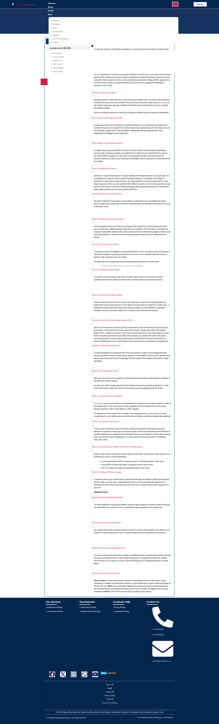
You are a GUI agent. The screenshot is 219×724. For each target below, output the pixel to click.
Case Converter (58, 57)
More (50, 14)
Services (52, 3)
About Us (56, 20)
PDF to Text (57, 64)
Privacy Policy (58, 31)
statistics (99, 403)
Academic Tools (55, 47)
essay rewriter (58, 68)
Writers (55, 42)
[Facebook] (52, 674)
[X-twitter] (63, 674)
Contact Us (57, 24)
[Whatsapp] (84, 674)
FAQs (55, 28)
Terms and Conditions (60, 39)
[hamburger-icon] (175, 4)
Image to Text (58, 60)
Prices (50, 11)
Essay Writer (57, 53)
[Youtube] (95, 674)
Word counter (58, 71)
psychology (161, 102)
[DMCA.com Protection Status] (109, 673)
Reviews (56, 35)
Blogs (50, 7)
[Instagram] (74, 674)
